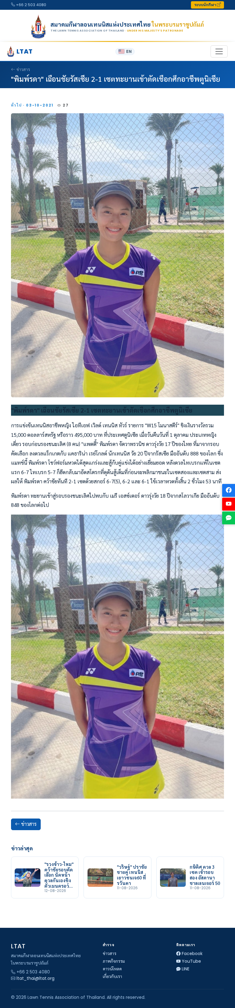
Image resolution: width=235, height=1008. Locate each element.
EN (129, 51)
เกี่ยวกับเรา (112, 976)
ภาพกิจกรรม (114, 961)
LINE (185, 969)
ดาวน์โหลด (112, 969)
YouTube (191, 961)
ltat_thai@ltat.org (35, 978)
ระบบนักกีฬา (205, 4)
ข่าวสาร (23, 69)
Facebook (192, 953)
